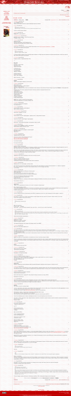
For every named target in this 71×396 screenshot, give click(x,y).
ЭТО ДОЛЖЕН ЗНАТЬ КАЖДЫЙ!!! (6, 13)
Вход (68, 14)
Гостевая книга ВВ (22, 13)
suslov (16, 106)
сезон (5, 4)
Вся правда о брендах (41, 389)
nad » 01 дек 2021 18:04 (19, 51)
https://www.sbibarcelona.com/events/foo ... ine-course (57, 332)
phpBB (39, 385)
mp (15, 278)
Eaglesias (16, 235)
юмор (62, 4)
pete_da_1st (16, 247)
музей (65, 4)
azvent (16, 79)
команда (24, 4)
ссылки (69, 4)
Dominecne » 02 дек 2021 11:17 (20, 27)
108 (62, 379)
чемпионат (10, 4)
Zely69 (16, 32)
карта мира (29, 4)
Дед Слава (16, 266)
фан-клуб (58, 4)
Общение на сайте (17, 13)
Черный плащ (17, 251)
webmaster (67, 392)
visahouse (16, 102)
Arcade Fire (16, 157)
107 (60, 379)
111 (67, 379)
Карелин (16, 83)
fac (15, 114)
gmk (15, 25)
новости (2, 4)
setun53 (16, 117)
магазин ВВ (36, 4)
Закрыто (14, 19)
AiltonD (16, 351)
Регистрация (64, 14)
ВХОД (6, 16)
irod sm (16, 254)
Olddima (16, 344)
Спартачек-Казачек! (17, 35)
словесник (16, 57)
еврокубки (19, 4)
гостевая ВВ (42, 4)
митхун (16, 49)
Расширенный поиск (66, 11)
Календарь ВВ (67, 16)
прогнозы (53, 4)
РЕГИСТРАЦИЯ (6, 19)
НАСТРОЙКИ (6, 18)
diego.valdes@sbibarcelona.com (59, 331)
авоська (16, 169)
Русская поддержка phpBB (41, 386)
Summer (16, 365)
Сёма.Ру (68, 393)
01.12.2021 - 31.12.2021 (17, 17)
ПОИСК (6, 17)
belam (16, 199)
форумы (48, 4)
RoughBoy (16, 21)
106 (59, 379)
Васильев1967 (17, 128)
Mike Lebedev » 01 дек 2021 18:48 (21, 201)
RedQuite (16, 133)
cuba (15, 195)
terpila (16, 283)
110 (65, 379)
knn (15, 228)
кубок (15, 4)
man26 (16, 124)
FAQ (61, 14)
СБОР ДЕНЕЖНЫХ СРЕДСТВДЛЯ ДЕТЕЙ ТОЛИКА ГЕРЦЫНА (6, 23)
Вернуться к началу (68, 24)
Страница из (53, 379)
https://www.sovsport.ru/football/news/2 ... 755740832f (47, 46)
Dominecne (16, 45)
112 (68, 379)
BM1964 (16, 162)
